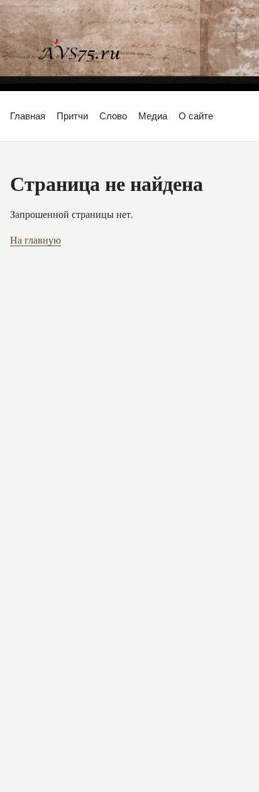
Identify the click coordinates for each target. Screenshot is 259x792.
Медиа (152, 116)
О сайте (196, 116)
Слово (113, 116)
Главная (27, 116)
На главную (35, 239)
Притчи (72, 116)
